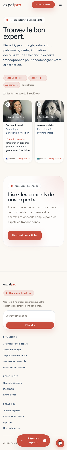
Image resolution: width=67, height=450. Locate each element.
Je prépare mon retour (15, 355)
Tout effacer (28, 85)
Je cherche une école (14, 361)
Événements (9, 394)
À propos (8, 422)
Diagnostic (8, 389)
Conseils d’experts (12, 383)
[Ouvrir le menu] (60, 4)
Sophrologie (38, 78)
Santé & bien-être (15, 78)
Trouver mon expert (43, 4)
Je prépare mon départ (15, 343)
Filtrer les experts (36, 440)
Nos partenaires (11, 428)
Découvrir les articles (24, 235)
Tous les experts (11, 410)
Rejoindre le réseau (13, 416)
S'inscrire (30, 325)
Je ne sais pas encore (14, 367)
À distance (11, 85)
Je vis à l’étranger (12, 349)
